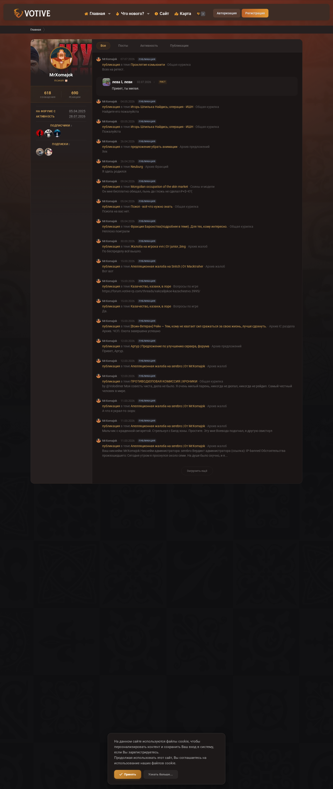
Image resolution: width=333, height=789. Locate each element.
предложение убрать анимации (154, 147)
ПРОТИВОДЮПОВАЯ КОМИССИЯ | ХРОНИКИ (164, 381)
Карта (185, 14)
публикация (111, 64)
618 (47, 92)
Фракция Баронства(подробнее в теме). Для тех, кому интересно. (179, 226)
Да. (104, 311)
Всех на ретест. (113, 69)
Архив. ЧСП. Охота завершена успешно (131, 331)
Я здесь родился (114, 171)
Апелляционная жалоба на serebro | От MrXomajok (168, 366)
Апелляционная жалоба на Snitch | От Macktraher (167, 266)
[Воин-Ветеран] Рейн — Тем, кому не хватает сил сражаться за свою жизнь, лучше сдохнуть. (199, 326)
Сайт (164, 14)
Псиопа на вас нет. (116, 211)
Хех (104, 151)
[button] (109, 14)
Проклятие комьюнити (148, 64)
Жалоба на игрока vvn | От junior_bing (158, 246)
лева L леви (122, 82)
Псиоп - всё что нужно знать (152, 206)
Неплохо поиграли (116, 231)
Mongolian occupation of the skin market (159, 186)
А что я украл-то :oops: (118, 411)
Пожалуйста (111, 131)
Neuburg (137, 166)
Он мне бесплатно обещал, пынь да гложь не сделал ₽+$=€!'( (147, 191)
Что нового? (132, 14)
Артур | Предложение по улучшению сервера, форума (170, 346)
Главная (97, 14)
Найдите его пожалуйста (120, 111)
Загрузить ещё (197, 470)
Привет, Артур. (113, 351)
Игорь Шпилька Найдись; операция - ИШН (162, 107)
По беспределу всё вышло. (122, 251)
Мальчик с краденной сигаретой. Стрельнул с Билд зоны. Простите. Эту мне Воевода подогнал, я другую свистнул (187, 431)
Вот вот (107, 271)
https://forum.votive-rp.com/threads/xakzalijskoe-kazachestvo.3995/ (151, 291)
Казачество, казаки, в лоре (151, 286)
